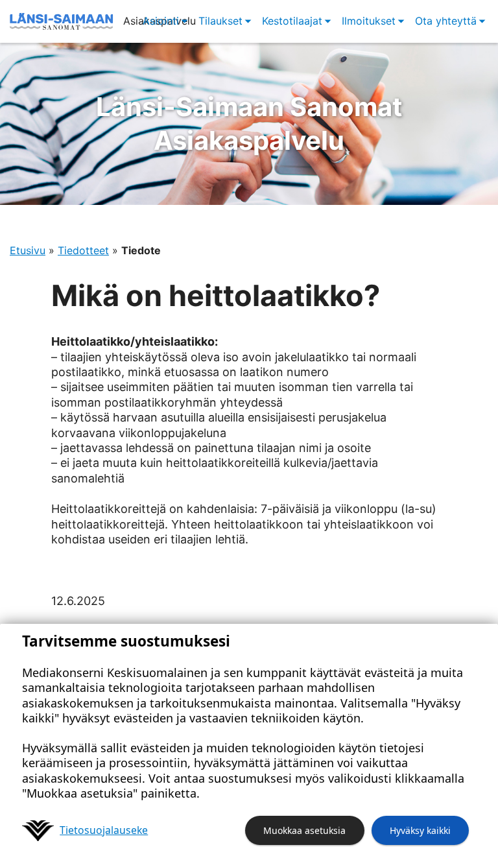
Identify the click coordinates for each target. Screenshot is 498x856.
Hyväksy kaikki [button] (420, 830)
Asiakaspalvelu (249, 123)
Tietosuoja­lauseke (104, 830)
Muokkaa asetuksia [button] (304, 830)
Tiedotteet (83, 250)
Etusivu (27, 250)
